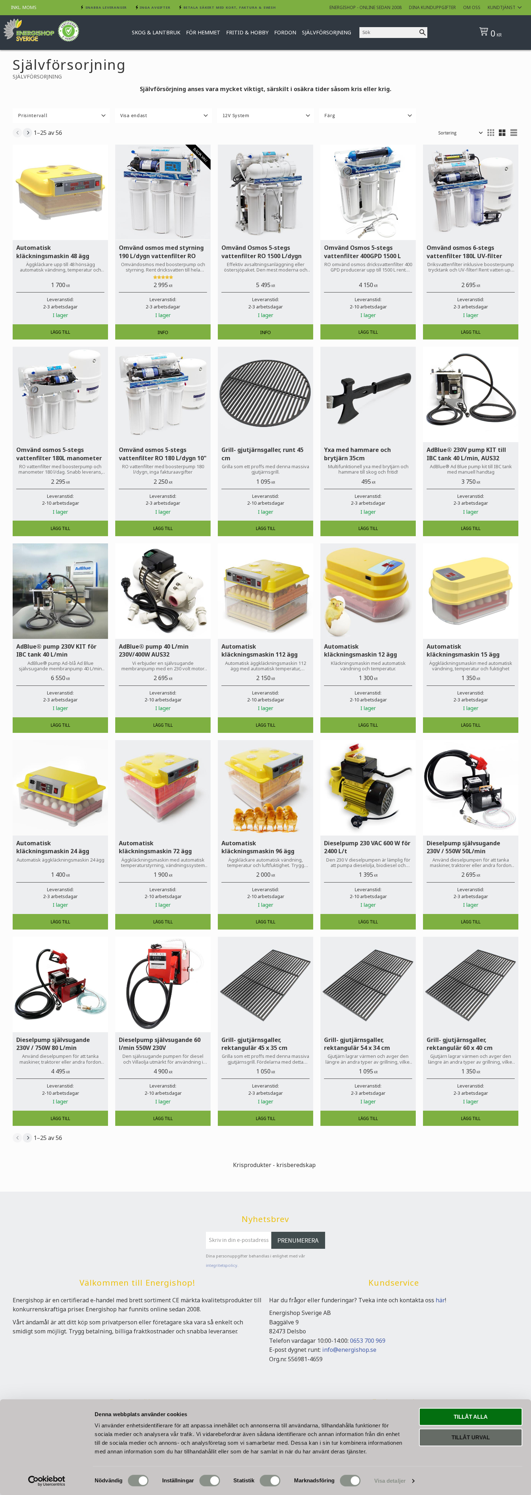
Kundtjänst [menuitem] (501, 7)
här (440, 1300)
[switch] (209, 1480)
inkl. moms (23, 7)
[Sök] (422, 32)
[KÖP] (60, 332)
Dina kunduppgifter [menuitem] (432, 7)
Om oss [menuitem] (471, 7)
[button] (61, 115)
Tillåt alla (471, 1417)
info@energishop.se (349, 1350)
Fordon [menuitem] (285, 32)
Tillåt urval (471, 1437)
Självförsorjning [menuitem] (326, 32)
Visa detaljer (390, 1481)
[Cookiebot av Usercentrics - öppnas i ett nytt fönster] (46, 1480)
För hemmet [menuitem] (203, 32)
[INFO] (163, 332)
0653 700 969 (367, 1341)
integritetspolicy (221, 1265)
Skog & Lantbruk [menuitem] (156, 32)
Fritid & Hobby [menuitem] (247, 32)
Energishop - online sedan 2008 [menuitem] (365, 7)
